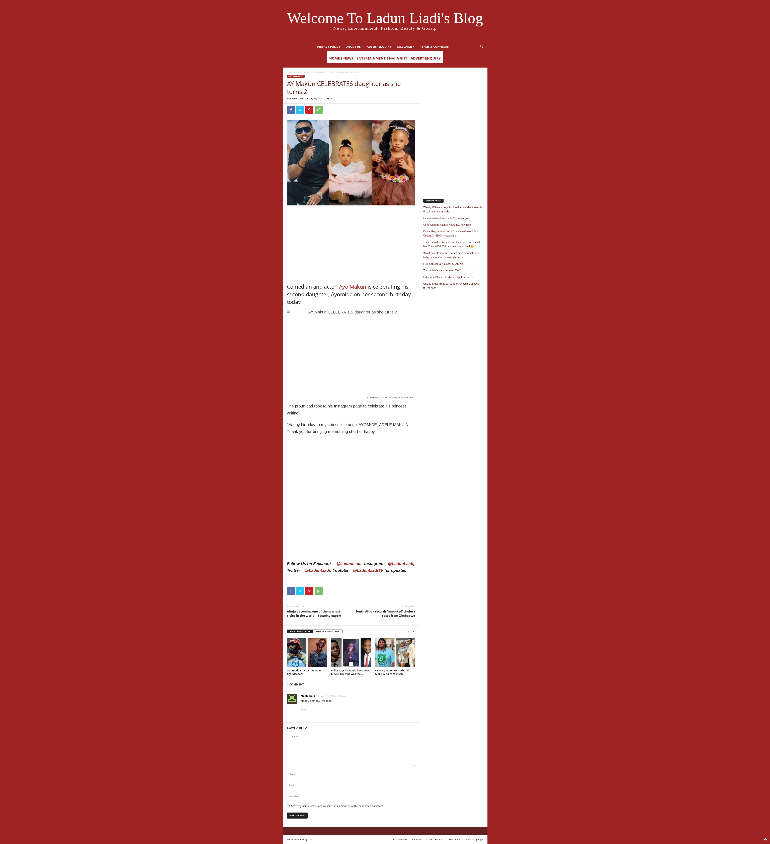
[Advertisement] (351, 216)
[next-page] (413, 632)
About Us (353, 47)
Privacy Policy (328, 47)
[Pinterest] (309, 110)
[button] (481, 46)
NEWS (348, 58)
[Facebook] (291, 110)
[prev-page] (408, 632)
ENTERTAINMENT (371, 58)
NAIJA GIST (398, 58)
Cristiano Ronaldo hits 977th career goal (446, 218)
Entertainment (303, 72)
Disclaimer (405, 47)
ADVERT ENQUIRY (379, 47)
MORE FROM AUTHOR (327, 631)
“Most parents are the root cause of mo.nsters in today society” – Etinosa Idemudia (451, 255)
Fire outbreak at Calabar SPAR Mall (444, 263)
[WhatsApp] (319, 110)
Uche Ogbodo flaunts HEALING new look (447, 224)
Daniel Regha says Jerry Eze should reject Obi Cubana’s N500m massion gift (450, 233)
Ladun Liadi (296, 98)
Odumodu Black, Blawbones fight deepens (304, 672)
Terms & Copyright (435, 47)
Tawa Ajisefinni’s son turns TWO (442, 270)
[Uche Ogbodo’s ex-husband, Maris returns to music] (395, 653)
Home (290, 72)
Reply (303, 709)
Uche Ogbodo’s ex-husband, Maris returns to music (392, 672)
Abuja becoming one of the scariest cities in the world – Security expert (314, 613)
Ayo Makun (352, 286)
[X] (300, 110)
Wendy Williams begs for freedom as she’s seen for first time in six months (453, 209)
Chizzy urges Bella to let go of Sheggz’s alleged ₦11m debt (451, 285)
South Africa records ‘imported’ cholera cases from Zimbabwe (385, 613)
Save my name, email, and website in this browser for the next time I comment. (337, 806)
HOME (334, 58)
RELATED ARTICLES (300, 631)
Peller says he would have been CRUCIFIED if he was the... (350, 672)
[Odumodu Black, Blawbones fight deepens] (307, 653)
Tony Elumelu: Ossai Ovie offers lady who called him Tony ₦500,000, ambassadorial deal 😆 (451, 244)
